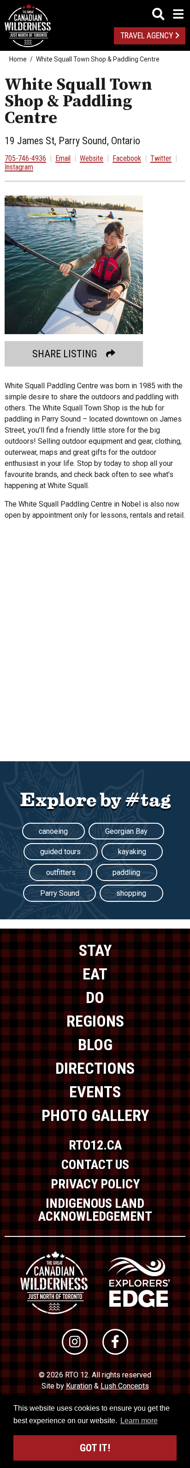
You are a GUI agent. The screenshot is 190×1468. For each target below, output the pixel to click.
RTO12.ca (95, 1145)
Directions (95, 1068)
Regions (95, 1021)
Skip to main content (95, 12)
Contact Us (95, 1164)
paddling (126, 872)
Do (95, 997)
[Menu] (168, 14)
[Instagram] (75, 1342)
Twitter (161, 158)
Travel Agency (146, 35)
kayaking (132, 851)
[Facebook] (115, 1342)
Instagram (19, 167)
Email (63, 158)
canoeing (53, 831)
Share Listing (64, 354)
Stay (95, 950)
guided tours (60, 851)
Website (91, 158)
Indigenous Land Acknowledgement (95, 1210)
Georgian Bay (126, 831)
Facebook (127, 158)
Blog (95, 1044)
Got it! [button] (95, 1448)
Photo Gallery (95, 1115)
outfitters (61, 872)
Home (18, 59)
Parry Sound (59, 893)
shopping (131, 893)
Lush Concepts (125, 1386)
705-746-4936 (25, 158)
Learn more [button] (139, 1421)
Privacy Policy (95, 1184)
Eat (95, 974)
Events (95, 1092)
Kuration (79, 1386)
